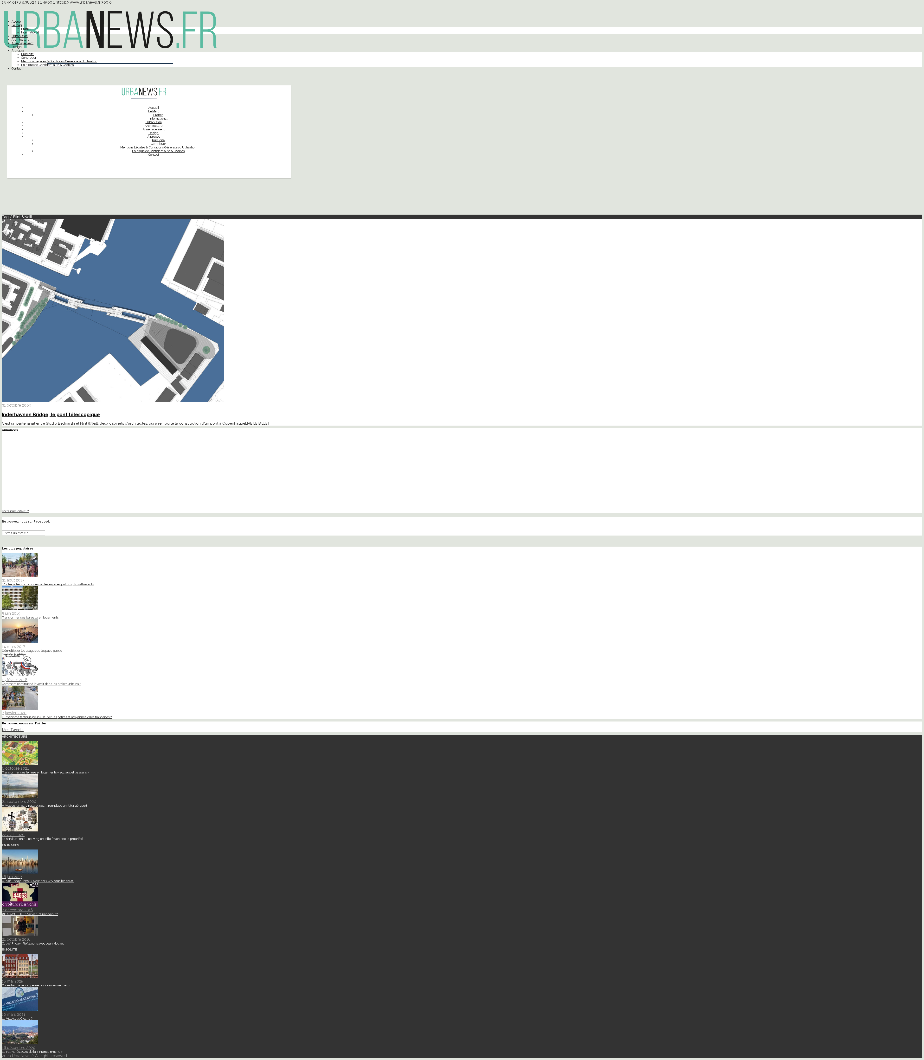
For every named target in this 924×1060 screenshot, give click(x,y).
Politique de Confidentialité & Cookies (47, 65)
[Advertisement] (462, 198)
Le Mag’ (17, 25)
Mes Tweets (13, 730)
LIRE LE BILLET (257, 423)
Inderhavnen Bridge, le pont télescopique (51, 414)
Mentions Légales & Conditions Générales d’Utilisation (59, 61)
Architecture (20, 39)
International (30, 32)
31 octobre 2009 (16, 405)
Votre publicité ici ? (15, 511)
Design (17, 47)
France (26, 29)
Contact (17, 68)
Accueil (17, 21)
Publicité (27, 54)
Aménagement (22, 43)
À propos (18, 50)
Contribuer (28, 57)
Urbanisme (20, 36)
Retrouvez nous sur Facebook (26, 521)
